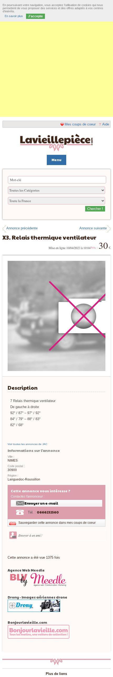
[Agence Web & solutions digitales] (38, 593)
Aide (105, 124)
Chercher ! (95, 209)
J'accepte (35, 16)
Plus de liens (56, 674)
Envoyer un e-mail (41, 503)
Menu (56, 159)
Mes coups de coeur (80, 124)
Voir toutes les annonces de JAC (27, 444)
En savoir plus (14, 16)
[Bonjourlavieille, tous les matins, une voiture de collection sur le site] (38, 645)
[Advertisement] (56, 60)
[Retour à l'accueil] (56, 143)
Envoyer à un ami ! (30, 535)
